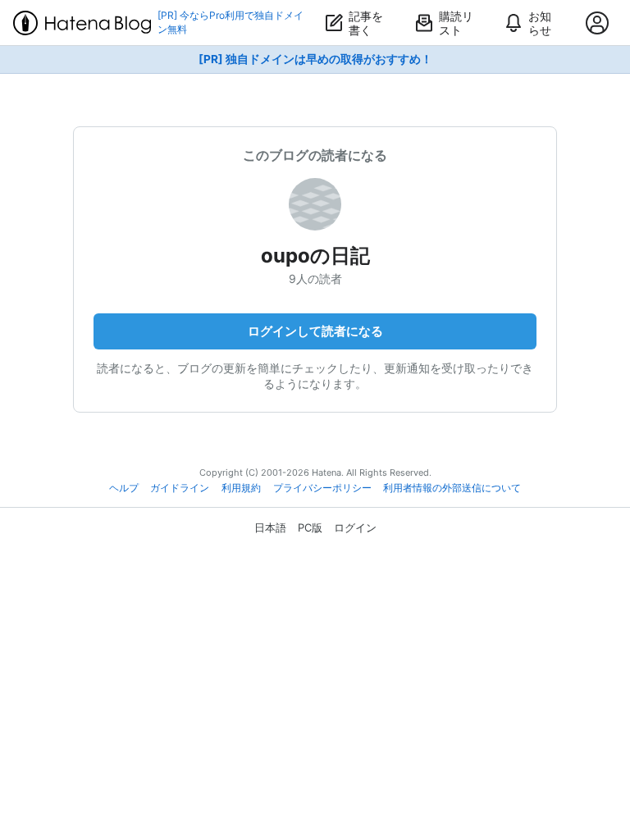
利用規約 (241, 488)
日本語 (270, 527)
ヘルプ (124, 488)
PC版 (310, 527)
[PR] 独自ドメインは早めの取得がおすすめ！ (315, 59)
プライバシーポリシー (322, 488)
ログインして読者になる (315, 331)
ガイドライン (179, 488)
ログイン (355, 527)
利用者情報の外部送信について (452, 488)
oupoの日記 (315, 255)
